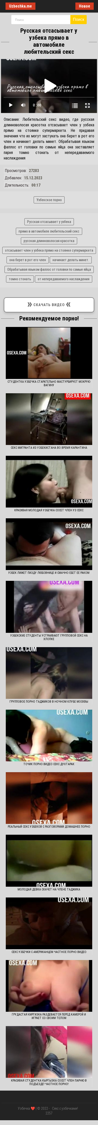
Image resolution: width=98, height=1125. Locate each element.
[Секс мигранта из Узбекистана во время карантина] (49, 419)
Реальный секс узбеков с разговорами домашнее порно (49, 826)
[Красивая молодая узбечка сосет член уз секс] (49, 482)
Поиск (78, 19)
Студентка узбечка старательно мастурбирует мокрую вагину (49, 383)
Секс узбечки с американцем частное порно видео (49, 952)
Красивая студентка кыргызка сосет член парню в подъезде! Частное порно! (49, 1082)
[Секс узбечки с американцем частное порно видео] (49, 923)
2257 (49, 1113)
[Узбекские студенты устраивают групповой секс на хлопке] (49, 607)
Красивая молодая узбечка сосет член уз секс (48, 510)
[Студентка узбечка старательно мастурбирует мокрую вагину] (49, 353)
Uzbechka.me (20, 6)
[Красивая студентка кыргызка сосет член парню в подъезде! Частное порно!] (49, 1052)
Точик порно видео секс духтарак (48, 764)
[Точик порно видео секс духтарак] (49, 735)
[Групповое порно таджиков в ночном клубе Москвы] (49, 673)
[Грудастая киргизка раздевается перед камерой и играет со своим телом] (49, 986)
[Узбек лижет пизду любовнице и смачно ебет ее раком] (49, 544)
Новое (84, 6)
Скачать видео (49, 303)
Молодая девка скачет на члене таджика (49, 889)
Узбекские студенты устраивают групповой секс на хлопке (49, 637)
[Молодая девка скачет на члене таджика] (49, 860)
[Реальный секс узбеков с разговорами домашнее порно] (49, 798)
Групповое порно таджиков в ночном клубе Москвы (49, 701)
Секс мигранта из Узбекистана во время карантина (49, 447)
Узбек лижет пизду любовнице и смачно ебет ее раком (48, 573)
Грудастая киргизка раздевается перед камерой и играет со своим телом (49, 1016)
